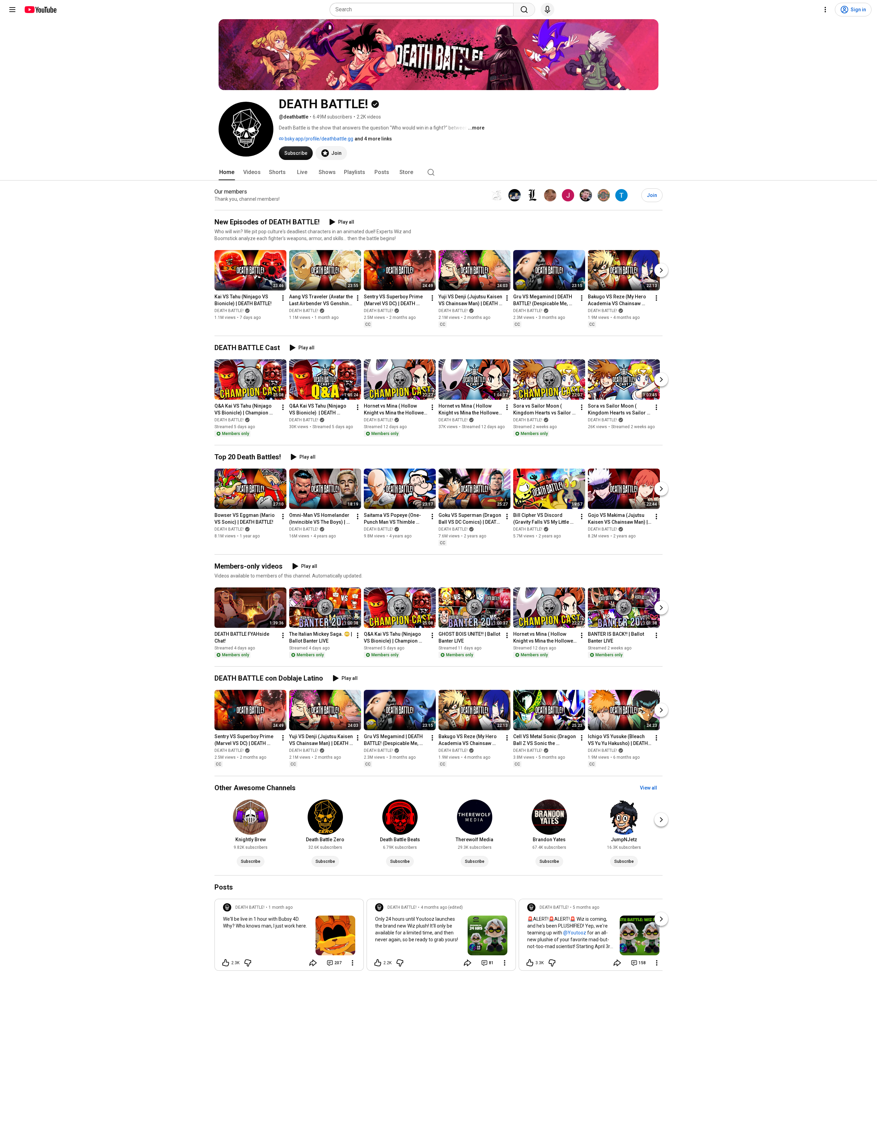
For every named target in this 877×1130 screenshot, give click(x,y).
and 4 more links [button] (373, 138)
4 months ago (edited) (442, 907)
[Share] (313, 963)
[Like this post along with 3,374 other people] (529, 962)
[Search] (524, 9)
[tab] (227, 172)
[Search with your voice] (547, 9)
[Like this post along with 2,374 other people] (225, 962)
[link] (289, 936)
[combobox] (423, 9)
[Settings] (825, 9)
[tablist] (438, 172)
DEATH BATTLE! (229, 310)
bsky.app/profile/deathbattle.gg (318, 138)
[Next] (661, 270)
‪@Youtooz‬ (574, 932)
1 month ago (281, 907)
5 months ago (586, 907)
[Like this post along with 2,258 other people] (377, 962)
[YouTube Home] (40, 9)
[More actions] (283, 298)
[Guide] (12, 9)
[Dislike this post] (247, 962)
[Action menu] (352, 963)
